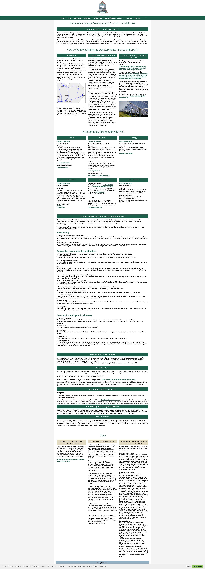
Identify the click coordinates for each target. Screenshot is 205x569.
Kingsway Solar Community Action (98, 175)
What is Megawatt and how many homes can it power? (119, 379)
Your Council (77, 18)
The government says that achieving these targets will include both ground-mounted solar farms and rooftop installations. (132, 68)
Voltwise (59, 205)
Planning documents (63, 141)
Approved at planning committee (102, 186)
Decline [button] (188, 566)
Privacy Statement (102, 563)
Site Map (137, 18)
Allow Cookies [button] (197, 566)
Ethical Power (61, 207)
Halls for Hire (98, 18)
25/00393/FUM (100, 192)
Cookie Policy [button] (103, 566)
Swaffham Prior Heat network (110, 400)
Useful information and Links (113, 18)
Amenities (87, 18)
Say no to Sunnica (62, 167)
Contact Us (129, 18)
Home (63, 18)
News (69, 18)
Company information (63, 163)
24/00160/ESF (108, 185)
